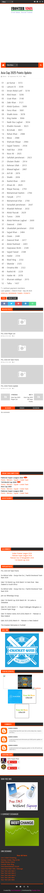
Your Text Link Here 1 (8, 871)
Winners (9, 480)
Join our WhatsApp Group (10, 596)
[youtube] (35, 1)
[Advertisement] (22, 38)
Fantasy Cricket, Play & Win (10, 860)
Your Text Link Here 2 (8, 873)
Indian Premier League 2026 (22, 553)
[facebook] (37, 1)
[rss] (42, 1)
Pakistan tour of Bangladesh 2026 (22, 558)
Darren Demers (13, 728)
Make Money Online (8, 862)
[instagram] (40, 1)
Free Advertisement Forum (10, 866)
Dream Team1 (12, 298)
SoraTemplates (16, 890)
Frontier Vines (36, 890)
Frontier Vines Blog (7, 864)
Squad (16, 480)
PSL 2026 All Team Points (10, 360)
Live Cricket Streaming (8, 858)
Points (3, 480)
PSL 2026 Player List (8, 334)
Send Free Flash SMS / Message (12, 869)
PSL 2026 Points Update (9, 386)
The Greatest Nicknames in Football (13, 625)
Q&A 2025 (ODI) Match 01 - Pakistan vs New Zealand (19, 621)
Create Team (24, 480)
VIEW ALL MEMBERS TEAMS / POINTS (15, 293)
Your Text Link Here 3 (8, 875)
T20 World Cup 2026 (22, 560)
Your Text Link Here (7, 877)
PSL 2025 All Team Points (10, 571)
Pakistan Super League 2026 (22, 555)
